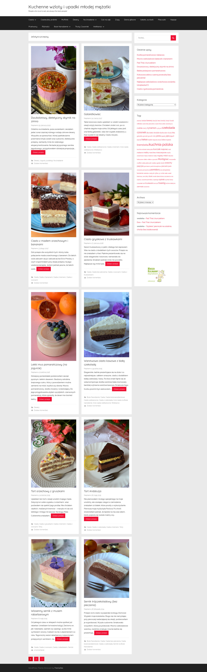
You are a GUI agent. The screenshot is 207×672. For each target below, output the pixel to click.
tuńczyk (155, 183)
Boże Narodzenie (61, 26)
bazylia (155, 120)
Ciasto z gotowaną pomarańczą (150, 89)
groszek (145, 136)
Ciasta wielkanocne (99, 147)
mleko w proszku (152, 159)
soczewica (167, 176)
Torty (40, 527)
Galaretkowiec (92, 114)
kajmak (139, 140)
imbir (154, 136)
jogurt (172, 136)
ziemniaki (140, 186)
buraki (172, 120)
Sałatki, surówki (147, 19)
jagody (163, 136)
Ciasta (31, 19)
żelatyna (172, 183)
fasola (170, 133)
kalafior (150, 140)
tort (144, 183)
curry (145, 128)
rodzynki (151, 173)
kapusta (155, 140)
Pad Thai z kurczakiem (146, 63)
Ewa (138, 222)
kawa (159, 140)
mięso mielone (148, 156)
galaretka (140, 136)
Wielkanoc (97, 26)
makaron (140, 152)
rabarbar (146, 173)
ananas (139, 120)
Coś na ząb (106, 19)
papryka (140, 166)
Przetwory (33, 26)
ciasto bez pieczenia (148, 124)
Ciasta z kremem (113, 147)
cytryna (159, 128)
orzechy (168, 163)
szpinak (162, 180)
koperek (168, 140)
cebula (139, 124)
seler (166, 173)
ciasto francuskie (160, 124)
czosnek (141, 132)
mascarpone (161, 152)
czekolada (168, 127)
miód (165, 156)
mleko (145, 159)
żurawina (146, 186)
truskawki (149, 183)
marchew (152, 152)
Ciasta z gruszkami (46, 524)
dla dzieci (150, 133)
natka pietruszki (146, 163)
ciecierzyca (169, 124)
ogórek (158, 163)
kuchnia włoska (141, 149)
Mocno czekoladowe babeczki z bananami (154, 59)
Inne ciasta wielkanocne (102, 403)
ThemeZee (58, 668)
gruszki (150, 136)
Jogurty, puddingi (46, 161)
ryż (159, 173)
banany (149, 121)
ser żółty (145, 176)
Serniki (70, 647)
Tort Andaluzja (92, 491)
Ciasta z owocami (114, 272)
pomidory (155, 169)
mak (169, 149)
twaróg (161, 183)
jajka (168, 136)
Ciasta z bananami (46, 277)
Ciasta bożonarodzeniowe (115, 397)
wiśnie (168, 183)
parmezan (147, 166)
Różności (45, 26)
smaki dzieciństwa (158, 176)
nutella (154, 163)
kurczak (156, 149)
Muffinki (64, 19)
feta (173, 133)
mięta (155, 156)
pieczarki (164, 166)
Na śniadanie (88, 19)
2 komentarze (39, 650)
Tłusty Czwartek (82, 26)
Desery (76, 19)
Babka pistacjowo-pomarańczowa (151, 71)
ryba (156, 173)
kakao (145, 139)
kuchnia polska (161, 144)
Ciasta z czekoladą (106, 400)
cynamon (151, 128)
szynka (167, 179)
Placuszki (162, 19)
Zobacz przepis (38, 152)
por (161, 170)
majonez (164, 149)
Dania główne (130, 19)
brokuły (163, 120)
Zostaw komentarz (41, 163)
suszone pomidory (147, 179)
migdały (160, 156)
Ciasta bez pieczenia (99, 272)
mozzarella (172, 159)
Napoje (173, 19)
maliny (146, 152)
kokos (164, 140)
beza (159, 120)
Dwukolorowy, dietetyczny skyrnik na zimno (155, 67)
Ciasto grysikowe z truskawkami (103, 239)
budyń (168, 120)
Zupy (117, 19)
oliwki (162, 163)
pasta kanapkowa (155, 166)
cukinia (139, 128)
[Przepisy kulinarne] (156, 282)
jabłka (158, 136)
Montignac (163, 159)
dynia (162, 133)
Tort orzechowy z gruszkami (48, 491)
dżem (166, 133)
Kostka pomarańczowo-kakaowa (150, 55)
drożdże (156, 133)
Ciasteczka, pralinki (49, 19)
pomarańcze (146, 170)
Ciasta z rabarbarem (60, 647)
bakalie (144, 120)
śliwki (150, 176)
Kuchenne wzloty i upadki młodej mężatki (69, 6)
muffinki (139, 163)
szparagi (155, 179)
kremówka (142, 144)
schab (162, 173)
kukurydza (150, 149)
